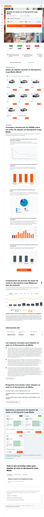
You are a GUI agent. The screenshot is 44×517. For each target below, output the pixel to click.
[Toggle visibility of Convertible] (18, 212)
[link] (24, 270)
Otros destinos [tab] (25, 474)
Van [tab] (28, 293)
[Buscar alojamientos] (1, 12)
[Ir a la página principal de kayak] (7, 6)
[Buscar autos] (1, 14)
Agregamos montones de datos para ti (14, 497)
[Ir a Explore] (1, 17)
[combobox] (12, 15)
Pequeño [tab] (11, 293)
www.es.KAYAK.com (9, 505)
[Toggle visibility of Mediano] (27, 210)
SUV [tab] (25, 293)
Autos (14, 505)
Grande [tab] (21, 293)
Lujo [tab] (31, 293)
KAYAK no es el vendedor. (12, 495)
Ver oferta (14, 89)
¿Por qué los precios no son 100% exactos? (15, 499)
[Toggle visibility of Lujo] (26, 209)
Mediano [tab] (16, 293)
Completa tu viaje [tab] (17, 474)
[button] (2, 6)
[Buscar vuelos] (1, 9)
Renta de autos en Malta (20, 505)
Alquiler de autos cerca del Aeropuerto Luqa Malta (16, 482)
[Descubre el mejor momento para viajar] (1, 22)
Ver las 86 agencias (9, 458)
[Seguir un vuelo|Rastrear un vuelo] (1, 20)
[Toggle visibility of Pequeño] (18, 209)
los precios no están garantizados (31, 492)
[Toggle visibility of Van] (17, 210)
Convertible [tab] (36, 293)
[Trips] (1, 25)
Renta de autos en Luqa (29, 505)
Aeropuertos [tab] (10, 474)
